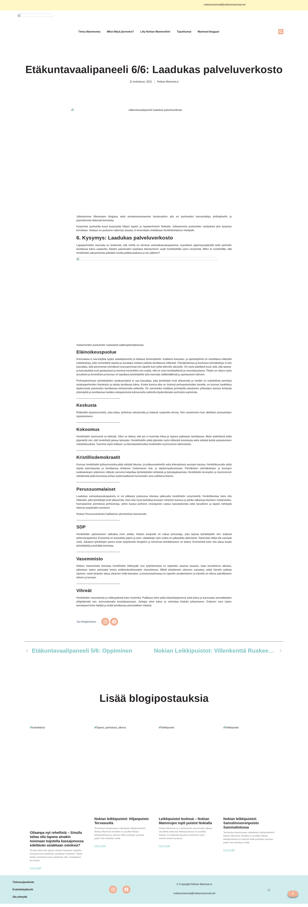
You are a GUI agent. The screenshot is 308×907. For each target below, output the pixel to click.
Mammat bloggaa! (208, 31)
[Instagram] (113, 890)
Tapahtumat (184, 31)
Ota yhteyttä (20, 896)
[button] (280, 31)
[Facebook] (126, 890)
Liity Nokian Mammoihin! (155, 31)
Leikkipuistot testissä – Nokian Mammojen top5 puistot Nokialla (185, 821)
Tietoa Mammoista (89, 31)
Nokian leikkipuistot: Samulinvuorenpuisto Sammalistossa (241, 823)
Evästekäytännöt (23, 889)
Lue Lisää (35, 868)
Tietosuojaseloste (23, 882)
